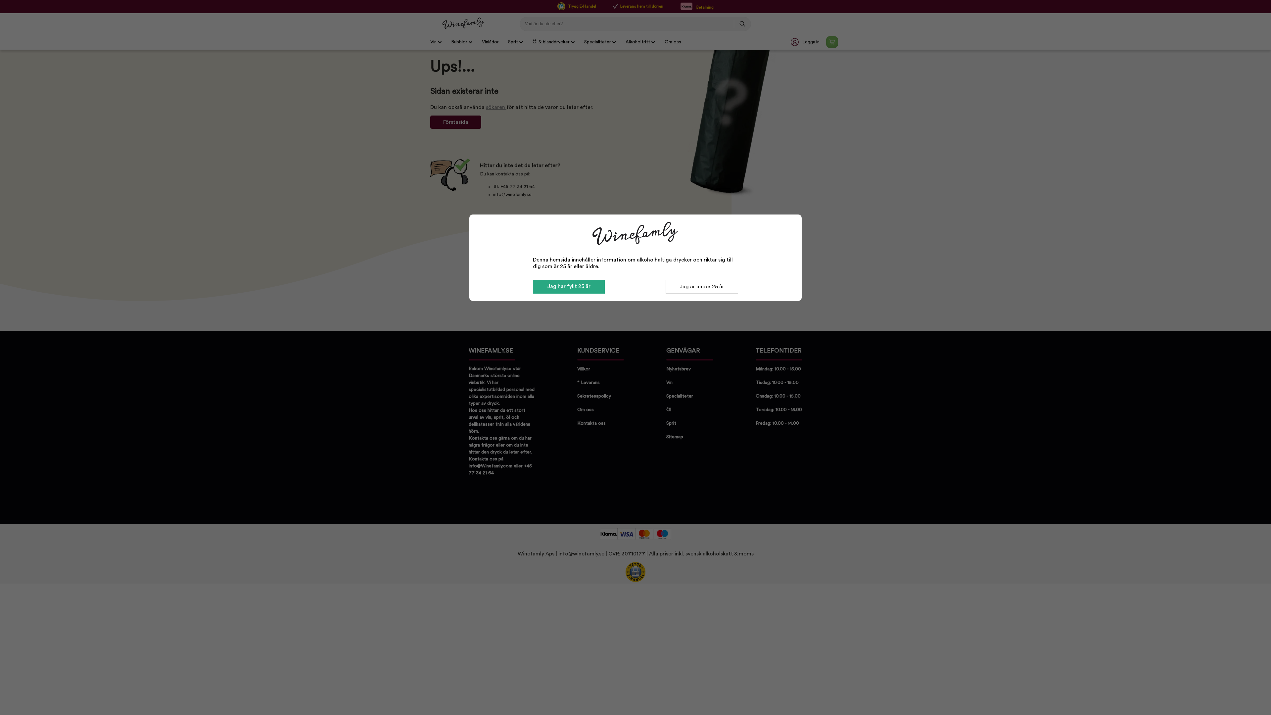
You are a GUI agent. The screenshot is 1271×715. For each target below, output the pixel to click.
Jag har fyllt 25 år (568, 286)
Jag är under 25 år (702, 286)
